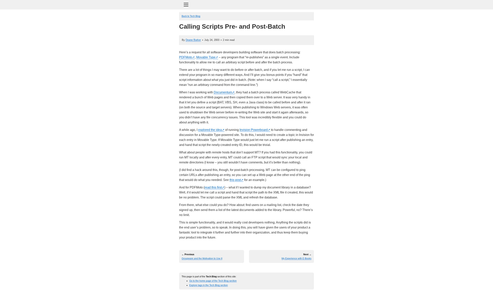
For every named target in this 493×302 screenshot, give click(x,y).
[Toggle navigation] (246, 4)
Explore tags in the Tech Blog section (208, 285)
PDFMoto (185, 57)
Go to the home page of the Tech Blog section (213, 280)
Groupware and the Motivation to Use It (202, 258)
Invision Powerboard (254, 129)
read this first (213, 187)
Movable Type (205, 57)
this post (235, 180)
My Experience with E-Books (296, 258)
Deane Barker (193, 39)
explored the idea (210, 129)
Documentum (223, 92)
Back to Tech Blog (191, 16)
